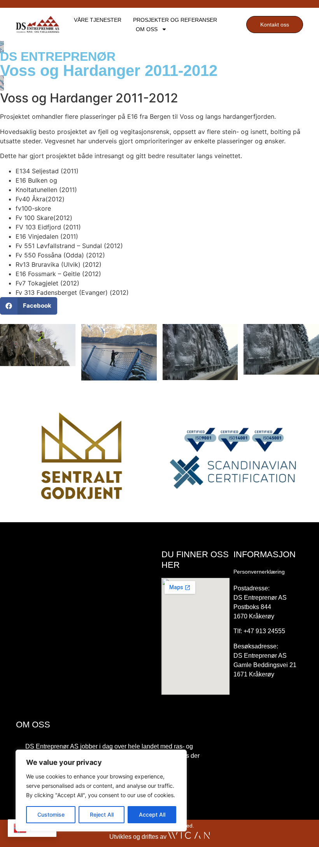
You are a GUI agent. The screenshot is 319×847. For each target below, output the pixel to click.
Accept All (152, 814)
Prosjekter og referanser (175, 20)
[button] (28, 306)
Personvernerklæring (259, 572)
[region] (101, 790)
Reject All (102, 814)
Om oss (147, 29)
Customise (51, 814)
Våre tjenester (97, 20)
